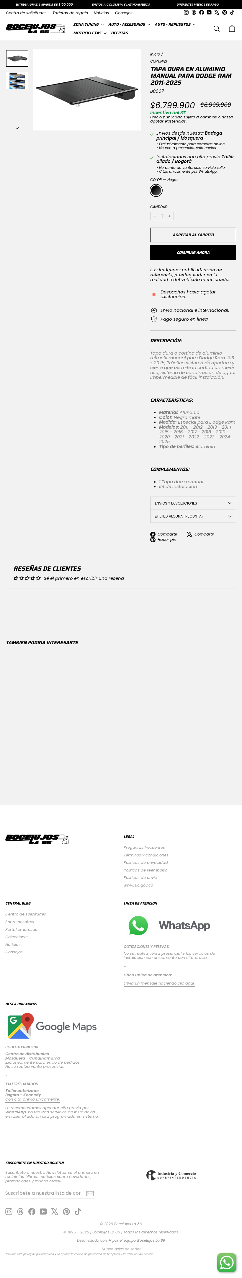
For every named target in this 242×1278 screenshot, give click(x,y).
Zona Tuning (86, 24)
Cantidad (158, 207)
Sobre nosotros (19, 922)
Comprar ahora (193, 252)
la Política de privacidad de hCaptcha (96, 1254)
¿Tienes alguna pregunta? (179, 516)
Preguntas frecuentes (144, 847)
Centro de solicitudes (26, 13)
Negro (156, 190)
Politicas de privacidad (146, 862)
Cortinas (158, 61)
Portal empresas (21, 929)
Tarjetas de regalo (70, 13)
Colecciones (17, 937)
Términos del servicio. (140, 1254)
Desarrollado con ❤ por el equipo (121, 1240)
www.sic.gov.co (138, 885)
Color (164, 180)
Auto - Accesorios (127, 24)
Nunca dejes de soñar (121, 1248)
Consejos (124, 13)
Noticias (101, 13)
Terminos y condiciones (146, 855)
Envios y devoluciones (176, 503)
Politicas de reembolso (145, 870)
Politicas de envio (140, 877)
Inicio (155, 54)
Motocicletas (87, 33)
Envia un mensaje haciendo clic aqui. (159, 983)
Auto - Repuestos (173, 24)
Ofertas (119, 33)
